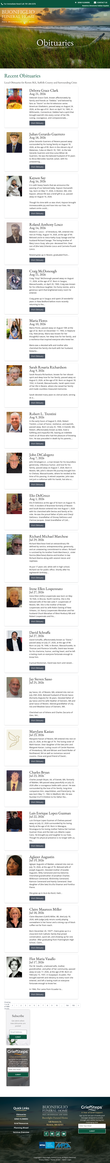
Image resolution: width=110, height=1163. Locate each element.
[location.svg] (58, 1134)
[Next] (78, 1005)
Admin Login (66, 1160)
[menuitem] (21, 1114)
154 (67, 1005)
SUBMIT (18, 1037)
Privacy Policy (44, 1160)
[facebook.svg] (46, 1134)
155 (73, 1005)
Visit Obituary (37, 123)
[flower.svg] (52, 1134)
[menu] (105, 14)
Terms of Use (55, 1160)
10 (57, 1005)
